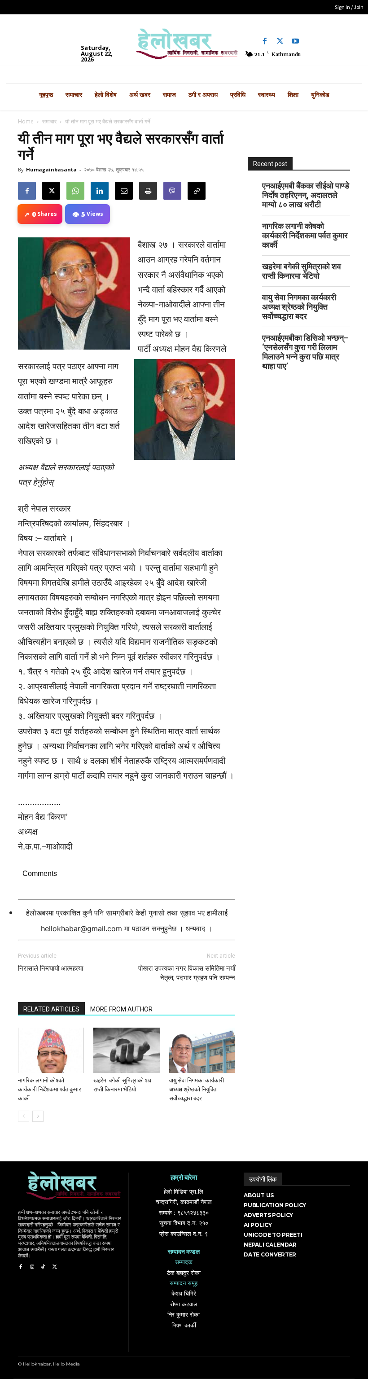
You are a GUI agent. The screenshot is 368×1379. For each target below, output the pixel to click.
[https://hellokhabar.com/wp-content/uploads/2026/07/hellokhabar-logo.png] (184, 47)
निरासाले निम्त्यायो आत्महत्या (50, 968)
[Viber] (172, 191)
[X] (51, 191)
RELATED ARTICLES (51, 1009)
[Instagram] (31, 1267)
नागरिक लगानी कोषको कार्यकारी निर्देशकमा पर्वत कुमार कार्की (49, 1089)
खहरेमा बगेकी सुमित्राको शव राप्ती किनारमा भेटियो (301, 271)
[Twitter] (280, 41)
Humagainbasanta (51, 169)
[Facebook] (264, 41)
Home (26, 121)
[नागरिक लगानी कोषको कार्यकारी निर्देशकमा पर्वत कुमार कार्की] (51, 1050)
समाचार (49, 121)
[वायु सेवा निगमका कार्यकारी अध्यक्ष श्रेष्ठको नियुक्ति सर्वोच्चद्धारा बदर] (202, 1050)
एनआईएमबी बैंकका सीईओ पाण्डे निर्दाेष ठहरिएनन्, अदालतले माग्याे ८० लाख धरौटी (305, 195)
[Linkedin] (100, 191)
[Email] (124, 191)
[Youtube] (295, 41)
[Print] (148, 191)
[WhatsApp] (75, 191)
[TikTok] (43, 1267)
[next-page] (38, 1116)
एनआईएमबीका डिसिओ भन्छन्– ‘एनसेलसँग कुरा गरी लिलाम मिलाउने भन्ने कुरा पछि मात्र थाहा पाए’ (305, 352)
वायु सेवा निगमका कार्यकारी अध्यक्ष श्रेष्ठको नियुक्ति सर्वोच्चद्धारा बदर (196, 1089)
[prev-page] (23, 1116)
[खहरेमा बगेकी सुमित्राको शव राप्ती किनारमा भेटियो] (126, 1050)
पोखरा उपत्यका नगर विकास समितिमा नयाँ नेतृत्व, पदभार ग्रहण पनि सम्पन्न (186, 973)
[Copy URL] (197, 191)
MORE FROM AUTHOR (121, 1009)
